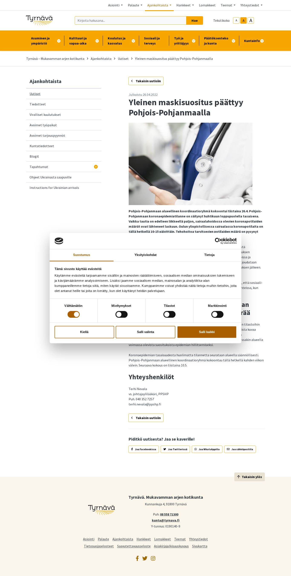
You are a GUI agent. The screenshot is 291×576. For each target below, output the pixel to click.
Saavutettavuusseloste (134, 546)
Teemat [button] (227, 5)
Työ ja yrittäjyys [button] (181, 40)
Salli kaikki (207, 332)
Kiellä (84, 332)
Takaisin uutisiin (148, 81)
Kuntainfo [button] (252, 41)
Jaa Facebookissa (145, 449)
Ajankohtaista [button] (158, 5)
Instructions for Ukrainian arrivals (54, 187)
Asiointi (88, 539)
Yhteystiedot (198, 539)
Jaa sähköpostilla (242, 449)
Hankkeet (144, 539)
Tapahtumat (39, 167)
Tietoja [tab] (209, 255)
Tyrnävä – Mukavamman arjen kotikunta (55, 58)
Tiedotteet (38, 104)
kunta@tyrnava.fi (165, 520)
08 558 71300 (169, 514)
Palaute (103, 539)
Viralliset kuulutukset (45, 114)
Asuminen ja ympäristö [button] (40, 40)
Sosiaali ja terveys (152, 40)
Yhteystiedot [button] (250, 5)
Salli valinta (145, 332)
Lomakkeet (207, 5)
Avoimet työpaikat (43, 125)
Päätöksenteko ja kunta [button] (216, 40)
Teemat (180, 539)
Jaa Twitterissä (177, 449)
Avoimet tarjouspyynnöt (47, 135)
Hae (195, 20)
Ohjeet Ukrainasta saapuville (51, 177)
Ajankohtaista (101, 58)
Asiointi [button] (114, 5)
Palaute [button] (134, 5)
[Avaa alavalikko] (96, 167)
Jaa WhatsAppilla (209, 449)
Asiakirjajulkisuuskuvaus (171, 546)
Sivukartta (199, 546)
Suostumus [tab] (81, 255)
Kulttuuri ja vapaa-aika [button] (78, 40)
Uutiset (123, 58)
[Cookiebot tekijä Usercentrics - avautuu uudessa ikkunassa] (218, 241)
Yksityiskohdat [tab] (145, 255)
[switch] (121, 314)
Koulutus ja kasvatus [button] (116, 40)
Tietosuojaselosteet (99, 546)
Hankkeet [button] (183, 5)
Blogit (34, 156)
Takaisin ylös (252, 477)
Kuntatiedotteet (42, 146)
